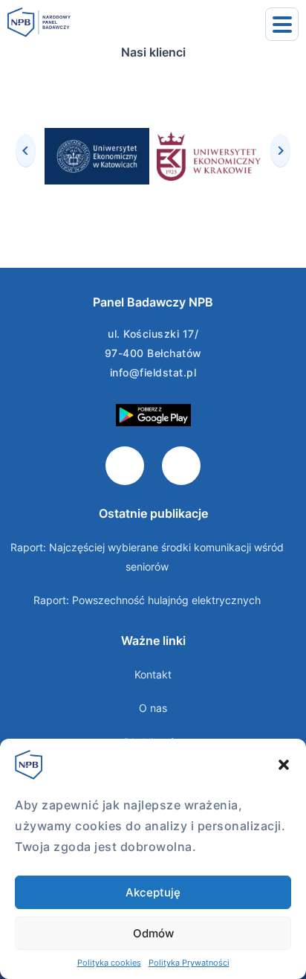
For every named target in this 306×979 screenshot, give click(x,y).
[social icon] (124, 465)
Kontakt (153, 674)
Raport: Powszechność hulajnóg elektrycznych (147, 600)
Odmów (153, 933)
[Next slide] (280, 150)
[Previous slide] (26, 150)
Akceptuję (153, 892)
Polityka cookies (109, 962)
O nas (153, 708)
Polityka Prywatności (189, 962)
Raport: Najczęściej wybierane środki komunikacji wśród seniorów (147, 557)
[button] (283, 764)
